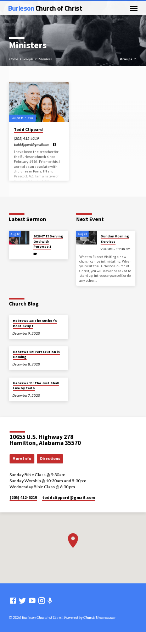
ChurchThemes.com (99, 617)
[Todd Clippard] (39, 102)
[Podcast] (50, 600)
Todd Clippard (28, 129)
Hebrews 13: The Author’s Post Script (35, 323)
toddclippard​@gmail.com (31, 144)
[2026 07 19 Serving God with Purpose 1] (19, 237)
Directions (50, 458)
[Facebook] (54, 144)
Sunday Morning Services (115, 238)
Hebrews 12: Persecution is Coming (36, 354)
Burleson (45, 7)
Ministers (45, 59)
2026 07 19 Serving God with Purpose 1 (48, 241)
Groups (126, 59)
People (28, 59)
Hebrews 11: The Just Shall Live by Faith (36, 385)
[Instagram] (42, 600)
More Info (21, 458)
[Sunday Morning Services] (86, 237)
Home (13, 59)
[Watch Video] (35, 254)
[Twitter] (22, 600)
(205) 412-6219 (26, 138)
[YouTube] (32, 600)
